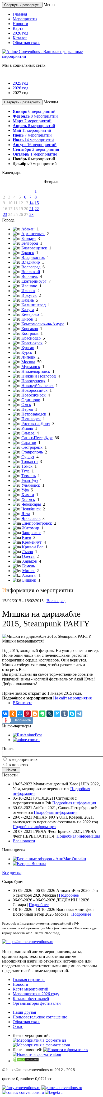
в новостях (18, 764)
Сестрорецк (32, 447)
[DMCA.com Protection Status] (26, 1061)
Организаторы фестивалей (37, 1003)
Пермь (27, 409)
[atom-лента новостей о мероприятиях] (37, 1054)
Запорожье (31, 532)
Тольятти (29, 461)
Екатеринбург (33, 281)
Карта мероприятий (30, 989)
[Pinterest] (27, 714)
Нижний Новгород (38, 376)
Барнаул (28, 238)
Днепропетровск (37, 523)
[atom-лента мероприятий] (41, 1045)
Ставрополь (32, 452)
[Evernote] (42, 714)
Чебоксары (31, 504)
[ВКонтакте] (5, 714)
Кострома (30, 333)
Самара (28, 433)
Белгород (29, 243)
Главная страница (29, 979)
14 (31, 203)
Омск (26, 404)
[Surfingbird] (57, 714)
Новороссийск (34, 390)
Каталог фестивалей (31, 998)
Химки (27, 494)
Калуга (27, 309)
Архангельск (33, 233)
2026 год (20, 33)
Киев (26, 537)
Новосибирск (33, 395)
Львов (27, 551)
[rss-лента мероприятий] (39, 1040)
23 (5, 214)
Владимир (30, 262)
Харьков (29, 561)
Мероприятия (25, 19)
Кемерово (30, 314)
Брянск (27, 252)
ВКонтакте (22, 702)
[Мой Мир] (20, 714)
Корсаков (29, 328)
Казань (27, 300)
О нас (18, 1026)
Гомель (28, 566)
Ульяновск (30, 485)
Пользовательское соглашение (40, 1017)
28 (31, 214)
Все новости (24, 841)
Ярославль (30, 518)
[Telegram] (79, 714)
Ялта (25, 513)
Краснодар (31, 338)
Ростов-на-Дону (35, 423)
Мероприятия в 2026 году (36, 994)
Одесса (28, 556)
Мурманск (30, 366)
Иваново (29, 286)
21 (31, 208)
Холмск (28, 499)
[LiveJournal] (49, 714)
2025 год (20, 83)
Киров (27, 319)
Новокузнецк (33, 381)
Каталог (20, 38)
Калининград (33, 305)
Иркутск (29, 295)
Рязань (27, 428)
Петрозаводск (33, 414)
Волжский (30, 271)
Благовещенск (34, 248)
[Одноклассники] (13, 714)
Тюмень (28, 475)
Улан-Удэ (29, 480)
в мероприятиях (23, 759)
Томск (26, 466)
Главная (20, 14)
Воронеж (29, 276)
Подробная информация (74, 803)
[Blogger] (35, 714)
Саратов (28, 442)
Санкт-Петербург (37, 438)
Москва (28, 362)
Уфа (25, 490)
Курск (26, 352)
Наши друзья (24, 1012)
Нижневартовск (35, 371)
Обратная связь (26, 42)
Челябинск (31, 509)
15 (37, 203)
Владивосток (33, 257)
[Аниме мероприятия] (27, 941)
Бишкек (29, 580)
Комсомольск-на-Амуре (42, 324)
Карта (18, 28)
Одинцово (30, 400)
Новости (20, 23)
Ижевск (28, 290)
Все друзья (11, 872)
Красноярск (32, 343)
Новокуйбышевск (37, 385)
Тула (25, 471)
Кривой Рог (32, 547)
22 (37, 208)
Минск (28, 570)
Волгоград (30, 267)
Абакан (28, 229)
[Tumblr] (64, 714)
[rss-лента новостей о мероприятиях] (65, 1049)
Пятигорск (31, 419)
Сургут (27, 457)
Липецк (28, 357)
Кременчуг (32, 542)
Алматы (29, 575)
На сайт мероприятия (72, 698)
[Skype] (72, 714)
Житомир (30, 528)
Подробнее (69, 895)
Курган (27, 347)
